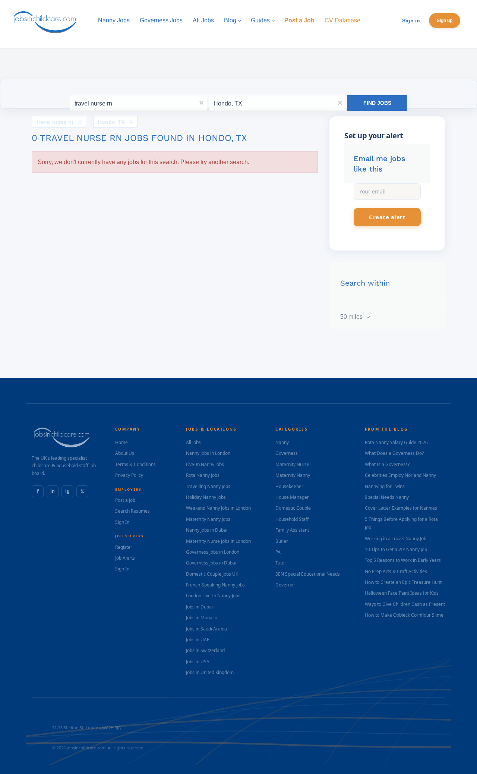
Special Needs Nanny (387, 497)
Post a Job (125, 500)
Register (123, 547)
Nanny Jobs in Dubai (206, 530)
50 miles (352, 317)
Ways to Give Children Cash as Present (405, 604)
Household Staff (292, 519)
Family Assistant (292, 530)
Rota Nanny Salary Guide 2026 (396, 442)
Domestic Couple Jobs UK (212, 574)
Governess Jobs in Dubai (211, 563)
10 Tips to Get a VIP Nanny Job (396, 549)
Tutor (280, 563)
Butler (281, 541)
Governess (286, 453)
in (52, 491)
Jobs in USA (197, 661)
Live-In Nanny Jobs (205, 464)
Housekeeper (289, 486)
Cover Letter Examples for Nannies (401, 508)
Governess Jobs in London (212, 552)
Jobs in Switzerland (205, 650)
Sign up (444, 20)
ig (67, 491)
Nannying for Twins (385, 486)
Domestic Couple (293, 508)
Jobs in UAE (197, 639)
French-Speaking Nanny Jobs (215, 585)
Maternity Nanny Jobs (208, 519)
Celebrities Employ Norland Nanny (400, 475)
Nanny (282, 442)
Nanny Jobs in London (208, 453)
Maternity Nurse (292, 464)
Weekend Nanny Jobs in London (218, 508)
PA (278, 552)
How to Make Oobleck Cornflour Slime (404, 615)
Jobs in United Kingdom (210, 672)
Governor (285, 585)
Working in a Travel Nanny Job (395, 538)
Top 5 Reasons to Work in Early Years (403, 560)
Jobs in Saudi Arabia (206, 629)
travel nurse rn (55, 122)
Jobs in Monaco (201, 617)
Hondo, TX (111, 122)
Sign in (411, 20)
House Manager (292, 497)
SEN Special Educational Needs (307, 574)
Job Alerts (125, 558)
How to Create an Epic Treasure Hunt (403, 582)
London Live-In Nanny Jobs (213, 595)
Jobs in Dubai (199, 607)
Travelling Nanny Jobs (208, 486)
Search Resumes (132, 511)
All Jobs (193, 442)
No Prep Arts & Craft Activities (396, 571)
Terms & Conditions (135, 464)
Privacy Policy (129, 475)
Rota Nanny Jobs (202, 475)
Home (121, 442)
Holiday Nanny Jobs (206, 497)
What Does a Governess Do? (394, 453)
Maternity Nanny (292, 475)
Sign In (122, 522)
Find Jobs (377, 103)
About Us (124, 453)
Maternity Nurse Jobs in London (218, 541)
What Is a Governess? (387, 464)
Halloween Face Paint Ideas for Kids (402, 593)
